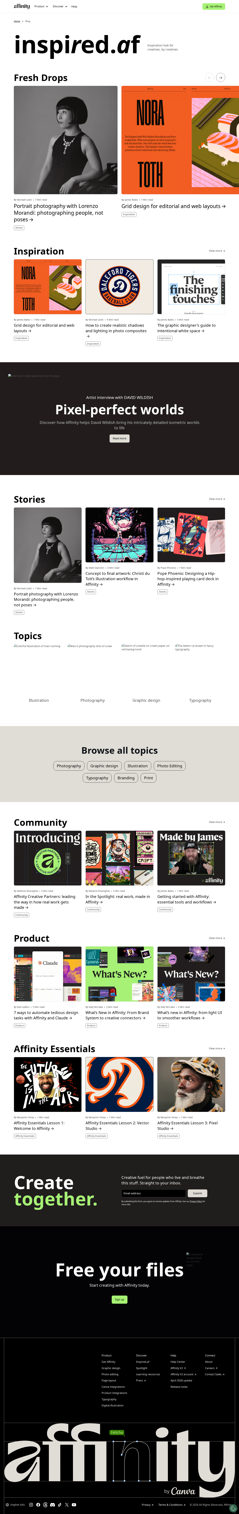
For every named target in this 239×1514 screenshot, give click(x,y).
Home (17, 21)
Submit (197, 1193)
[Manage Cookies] (233, 1508)
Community (21, 914)
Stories (19, 227)
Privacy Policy (196, 1201)
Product (19, 1025)
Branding (126, 777)
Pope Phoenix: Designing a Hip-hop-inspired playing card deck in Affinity (188, 579)
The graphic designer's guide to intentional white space (186, 327)
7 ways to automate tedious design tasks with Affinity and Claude (46, 1015)
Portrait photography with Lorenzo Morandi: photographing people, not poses (58, 213)
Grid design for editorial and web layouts (44, 327)
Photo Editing (169, 765)
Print (148, 777)
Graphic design (104, 765)
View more (217, 250)
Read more (119, 438)
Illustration (138, 765)
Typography (97, 777)
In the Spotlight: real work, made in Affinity (118, 899)
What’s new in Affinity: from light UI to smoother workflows (189, 1015)
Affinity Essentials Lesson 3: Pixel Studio (187, 1125)
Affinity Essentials (24, 1135)
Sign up (119, 1299)
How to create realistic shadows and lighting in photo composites (116, 330)
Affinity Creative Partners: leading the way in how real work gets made (44, 902)
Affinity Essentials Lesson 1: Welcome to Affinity (39, 1125)
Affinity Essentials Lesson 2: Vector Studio (117, 1125)
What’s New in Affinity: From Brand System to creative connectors (117, 1015)
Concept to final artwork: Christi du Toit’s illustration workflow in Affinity (118, 579)
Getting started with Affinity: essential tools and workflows (186, 899)
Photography (69, 765)
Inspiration (129, 214)
